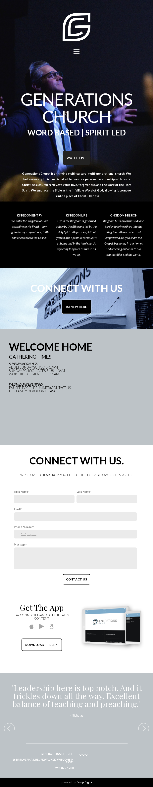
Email (17, 509)
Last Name (83, 491)
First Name (21, 491)
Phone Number (23, 526)
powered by (76, 782)
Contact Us (76, 579)
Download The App (42, 645)
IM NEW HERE (76, 307)
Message (20, 544)
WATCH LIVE (76, 158)
